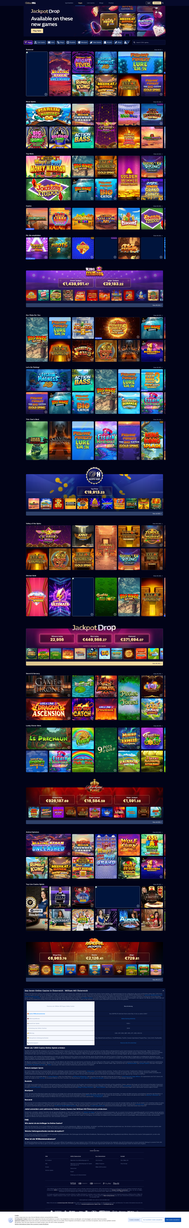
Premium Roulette (35, 1087)
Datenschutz (73, 1168)
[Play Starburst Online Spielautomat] (92, 614)
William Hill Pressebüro (100, 1167)
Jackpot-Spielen (144, 1063)
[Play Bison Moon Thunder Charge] (92, 123)
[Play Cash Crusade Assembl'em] (161, 718)
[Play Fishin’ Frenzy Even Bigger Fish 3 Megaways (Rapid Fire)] (161, 389)
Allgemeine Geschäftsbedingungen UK (79, 1160)
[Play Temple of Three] (161, 545)
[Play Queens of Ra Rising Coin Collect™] (161, 175)
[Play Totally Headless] (115, 695)
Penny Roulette (100, 1087)
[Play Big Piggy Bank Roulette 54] (69, 146)
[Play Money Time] (92, 929)
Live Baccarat (140, 1104)
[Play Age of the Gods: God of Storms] (46, 228)
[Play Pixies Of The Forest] (138, 718)
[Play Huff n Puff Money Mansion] (69, 175)
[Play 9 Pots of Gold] (115, 770)
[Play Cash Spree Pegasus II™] (92, 337)
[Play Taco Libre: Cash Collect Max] (69, 228)
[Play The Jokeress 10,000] (69, 198)
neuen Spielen (85, 1078)
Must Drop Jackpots (97, 1078)
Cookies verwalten (134, 1220)
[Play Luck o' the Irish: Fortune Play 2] (46, 770)
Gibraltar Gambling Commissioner (120, 1190)
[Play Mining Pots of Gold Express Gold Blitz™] (138, 747)
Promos (111, 3)
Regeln (72, 1171)
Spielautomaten (132, 1063)
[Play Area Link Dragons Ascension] (69, 718)
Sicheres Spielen (49, 1170)
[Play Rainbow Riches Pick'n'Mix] (92, 770)
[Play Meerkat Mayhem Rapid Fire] (115, 94)
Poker (49, 1064)
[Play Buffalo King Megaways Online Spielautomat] (161, 360)
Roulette (29, 1064)
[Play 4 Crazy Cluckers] (138, 228)
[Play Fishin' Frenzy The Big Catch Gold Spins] (161, 94)
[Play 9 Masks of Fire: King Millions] (46, 257)
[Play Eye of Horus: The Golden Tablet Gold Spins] (115, 175)
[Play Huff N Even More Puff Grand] (115, 877)
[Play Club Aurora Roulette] (138, 929)
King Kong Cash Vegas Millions (131, 1076)
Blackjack (36, 1064)
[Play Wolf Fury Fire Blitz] (138, 854)
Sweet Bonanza (53, 1076)
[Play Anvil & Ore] (138, 257)
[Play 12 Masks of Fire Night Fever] (92, 71)
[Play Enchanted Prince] (92, 695)
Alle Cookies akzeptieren (173, 1220)
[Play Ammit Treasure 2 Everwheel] (92, 545)
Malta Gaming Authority (128, 1018)
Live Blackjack (98, 1096)
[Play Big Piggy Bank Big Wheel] (46, 146)
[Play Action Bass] (92, 146)
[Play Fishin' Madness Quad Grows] (115, 71)
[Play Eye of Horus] (138, 94)
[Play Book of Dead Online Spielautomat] (115, 360)
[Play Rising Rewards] (46, 614)
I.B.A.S (121, 1191)
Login (149, 3)
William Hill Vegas (89, 1112)
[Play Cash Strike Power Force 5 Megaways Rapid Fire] (138, 337)
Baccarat (42, 1064)
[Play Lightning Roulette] (161, 906)
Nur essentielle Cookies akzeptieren (153, 1220)
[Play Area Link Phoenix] (115, 718)
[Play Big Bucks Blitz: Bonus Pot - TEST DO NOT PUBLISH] (46, 94)
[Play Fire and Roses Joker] (161, 257)
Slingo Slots (90, 1071)
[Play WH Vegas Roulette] (115, 929)
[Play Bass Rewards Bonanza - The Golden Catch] (138, 412)
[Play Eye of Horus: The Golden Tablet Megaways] (161, 568)
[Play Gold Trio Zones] (92, 228)
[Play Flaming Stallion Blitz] (115, 228)
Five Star (42, 1078)
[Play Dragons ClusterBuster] (161, 695)
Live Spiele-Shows (87, 998)
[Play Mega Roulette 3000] (92, 906)
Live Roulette (127, 1086)
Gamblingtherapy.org (108, 1204)
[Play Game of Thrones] (138, 360)
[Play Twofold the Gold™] (115, 614)
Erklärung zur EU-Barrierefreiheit (78, 1175)
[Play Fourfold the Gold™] (161, 747)
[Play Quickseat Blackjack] (69, 929)
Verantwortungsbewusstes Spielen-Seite (91, 1204)
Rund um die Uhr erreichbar (128, 1043)
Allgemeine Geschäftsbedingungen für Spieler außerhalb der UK (81, 1164)
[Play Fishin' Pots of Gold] (92, 747)
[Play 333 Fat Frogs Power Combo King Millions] (161, 854)
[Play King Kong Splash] (161, 458)
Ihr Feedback (48, 1160)
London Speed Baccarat (98, 1105)
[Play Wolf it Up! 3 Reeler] (138, 877)
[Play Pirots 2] (69, 257)
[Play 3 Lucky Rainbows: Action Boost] (161, 770)
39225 (55, 1190)
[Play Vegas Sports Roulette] (46, 929)
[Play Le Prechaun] (69, 747)
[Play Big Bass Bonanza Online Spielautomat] (92, 198)
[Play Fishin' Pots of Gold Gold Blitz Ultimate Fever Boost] (161, 412)
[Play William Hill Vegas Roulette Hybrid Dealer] (69, 906)
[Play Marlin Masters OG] (69, 123)
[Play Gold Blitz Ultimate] (69, 614)
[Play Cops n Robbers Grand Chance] (161, 198)
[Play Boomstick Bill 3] (92, 360)
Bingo (101, 3)
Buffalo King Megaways (80, 1076)
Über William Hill (124, 1160)
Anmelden (157, 3)
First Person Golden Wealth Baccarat (65, 1105)
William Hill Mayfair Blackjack (94, 1095)
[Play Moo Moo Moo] (138, 123)
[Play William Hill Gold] (115, 257)
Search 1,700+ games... (142, 42)
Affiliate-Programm (99, 1163)
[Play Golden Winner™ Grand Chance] (138, 198)
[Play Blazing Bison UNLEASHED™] (69, 94)
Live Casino (90, 3)
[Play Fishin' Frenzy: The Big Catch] (115, 198)
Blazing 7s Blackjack (153, 1095)
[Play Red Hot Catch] (92, 718)
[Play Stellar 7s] (92, 257)
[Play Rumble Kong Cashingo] (92, 94)
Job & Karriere (98, 1160)
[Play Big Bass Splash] (92, 175)
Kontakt (47, 1167)
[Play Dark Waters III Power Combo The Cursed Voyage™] (46, 458)
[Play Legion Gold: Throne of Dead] (115, 568)
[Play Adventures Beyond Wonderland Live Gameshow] (138, 906)
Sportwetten (69, 3)
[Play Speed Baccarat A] (161, 929)
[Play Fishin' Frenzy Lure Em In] (161, 71)
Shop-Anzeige (124, 1163)
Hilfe (46, 1163)
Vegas (80, 3)
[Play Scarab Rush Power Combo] (115, 146)
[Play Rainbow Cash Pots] (138, 770)
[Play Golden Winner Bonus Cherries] (138, 146)
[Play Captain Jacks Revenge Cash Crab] (161, 123)
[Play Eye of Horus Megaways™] (138, 545)
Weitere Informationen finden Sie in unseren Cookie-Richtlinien (32, 1224)
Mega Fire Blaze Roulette (85, 1087)
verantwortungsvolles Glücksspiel (65, 1202)
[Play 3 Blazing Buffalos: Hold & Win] (161, 146)
